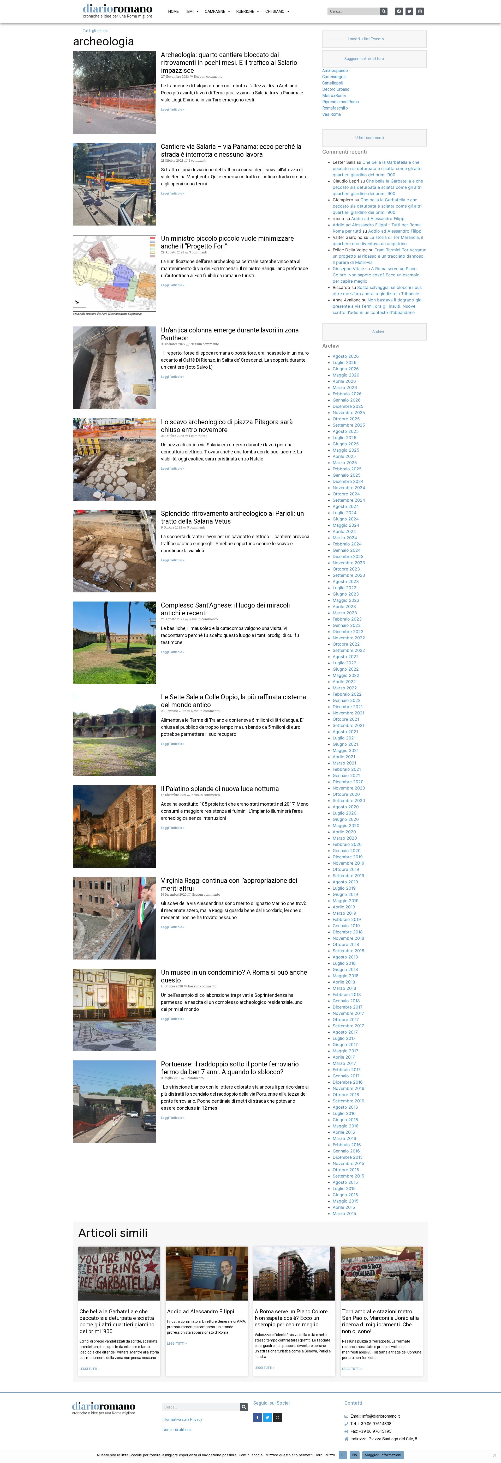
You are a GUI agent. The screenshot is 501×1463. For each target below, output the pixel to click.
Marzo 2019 (344, 913)
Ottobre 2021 (346, 719)
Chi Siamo (274, 11)
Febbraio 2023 (347, 619)
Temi (189, 11)
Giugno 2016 (345, 1119)
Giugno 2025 (346, 443)
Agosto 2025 (346, 431)
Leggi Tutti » (89, 1369)
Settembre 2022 (349, 650)
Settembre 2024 (349, 500)
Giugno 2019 (345, 894)
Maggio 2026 (346, 375)
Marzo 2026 (345, 387)
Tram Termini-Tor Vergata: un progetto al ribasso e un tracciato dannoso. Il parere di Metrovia (379, 256)
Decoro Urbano (335, 89)
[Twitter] (409, 11)
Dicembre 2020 (348, 781)
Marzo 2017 (344, 1063)
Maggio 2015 (346, 1201)
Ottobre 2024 (346, 493)
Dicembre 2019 (348, 856)
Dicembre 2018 (348, 931)
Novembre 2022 (349, 637)
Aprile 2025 (344, 456)
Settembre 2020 (349, 800)
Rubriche (245, 11)
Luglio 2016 (344, 1113)
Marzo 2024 (345, 537)
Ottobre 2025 (346, 418)
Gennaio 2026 (347, 400)
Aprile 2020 (344, 831)
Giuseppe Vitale (348, 268)
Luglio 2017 (344, 1038)
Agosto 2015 (345, 1182)
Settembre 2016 (348, 1100)
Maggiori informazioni (383, 1455)
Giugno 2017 (345, 1044)
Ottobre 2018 (346, 944)
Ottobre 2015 (346, 1169)
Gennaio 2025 (347, 475)
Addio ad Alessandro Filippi (378, 218)
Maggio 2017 (345, 1050)
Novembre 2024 (349, 487)
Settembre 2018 (348, 950)
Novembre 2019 (348, 863)
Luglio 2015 (344, 1188)
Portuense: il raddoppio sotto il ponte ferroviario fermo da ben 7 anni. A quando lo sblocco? (230, 1068)
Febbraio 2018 (347, 994)
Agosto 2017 (345, 1032)
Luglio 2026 (344, 362)
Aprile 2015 (344, 1207)
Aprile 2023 (344, 606)
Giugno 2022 (346, 669)
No (354, 1455)
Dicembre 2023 (348, 556)
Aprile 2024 (344, 531)
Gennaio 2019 (346, 925)
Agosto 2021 (345, 731)
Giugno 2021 (345, 744)
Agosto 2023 (346, 581)
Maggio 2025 (346, 450)
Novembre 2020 (349, 788)
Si (342, 1455)
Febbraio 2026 (347, 393)
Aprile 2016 (344, 1132)
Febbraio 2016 (347, 1144)
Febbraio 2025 (347, 468)
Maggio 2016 (346, 1125)
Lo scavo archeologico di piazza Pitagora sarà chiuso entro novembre (227, 426)
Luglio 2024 (344, 512)
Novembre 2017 (348, 1013)
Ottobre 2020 (346, 794)
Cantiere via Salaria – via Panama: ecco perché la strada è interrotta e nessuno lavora (231, 150)
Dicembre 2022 (348, 631)
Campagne (215, 11)
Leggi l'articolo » (172, 109)
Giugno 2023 (346, 594)
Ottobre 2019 (346, 869)
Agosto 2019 (345, 881)
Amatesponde (335, 70)
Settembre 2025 (349, 425)
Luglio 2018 (344, 963)
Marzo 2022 (345, 687)
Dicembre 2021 (348, 706)
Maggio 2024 (346, 525)
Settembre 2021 (348, 725)
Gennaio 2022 (347, 700)
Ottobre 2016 (346, 1094)
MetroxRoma (334, 95)
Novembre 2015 (348, 1163)
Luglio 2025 (344, 437)
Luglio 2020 (344, 813)
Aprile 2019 (344, 906)
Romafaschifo (335, 108)
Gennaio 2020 (347, 850)
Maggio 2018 (346, 975)
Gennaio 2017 (346, 1075)
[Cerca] (383, 11)
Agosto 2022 (346, 656)
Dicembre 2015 (348, 1157)
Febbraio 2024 (347, 544)
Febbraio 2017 (347, 1069)
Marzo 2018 (344, 988)
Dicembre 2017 (347, 1007)
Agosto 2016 (345, 1107)
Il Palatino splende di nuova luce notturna (220, 789)
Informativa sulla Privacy (182, 1419)
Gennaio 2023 (347, 625)
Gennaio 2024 (347, 550)
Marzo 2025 (345, 462)
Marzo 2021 (344, 763)
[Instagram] (420, 11)
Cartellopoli (332, 83)
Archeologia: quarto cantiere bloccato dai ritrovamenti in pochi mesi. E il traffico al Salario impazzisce (229, 62)
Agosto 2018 (345, 957)
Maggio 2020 (346, 825)
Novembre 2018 (348, 938)
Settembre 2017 (348, 1025)
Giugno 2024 (346, 518)
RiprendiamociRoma (340, 101)
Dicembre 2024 (348, 481)
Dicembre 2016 (348, 1082)
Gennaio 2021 (346, 775)
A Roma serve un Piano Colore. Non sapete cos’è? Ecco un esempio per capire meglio (376, 275)
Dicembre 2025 (348, 406)
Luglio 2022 (344, 662)
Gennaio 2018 (346, 1000)
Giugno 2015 (345, 1194)
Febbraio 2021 (347, 769)
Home (173, 11)
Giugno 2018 (345, 969)
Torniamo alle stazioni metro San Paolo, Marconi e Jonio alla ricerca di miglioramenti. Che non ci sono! (380, 1321)
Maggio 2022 (346, 675)
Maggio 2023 (346, 600)
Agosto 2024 (346, 506)
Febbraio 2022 (347, 694)
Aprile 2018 (344, 982)
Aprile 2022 (344, 681)
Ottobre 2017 (346, 1019)
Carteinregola (334, 76)
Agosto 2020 (346, 806)
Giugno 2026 (346, 368)
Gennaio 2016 (346, 1151)
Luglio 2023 (344, 587)
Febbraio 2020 (347, 844)
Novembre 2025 (349, 412)
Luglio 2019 (344, 888)
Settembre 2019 (348, 875)
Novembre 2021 (348, 712)
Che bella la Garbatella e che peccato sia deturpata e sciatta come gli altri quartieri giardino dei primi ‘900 (377, 168)
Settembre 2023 (349, 575)
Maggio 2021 (346, 750)
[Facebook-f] (257, 1417)
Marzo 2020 (345, 838)
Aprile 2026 (344, 381)
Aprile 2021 (344, 756)
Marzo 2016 (344, 1138)
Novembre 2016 (348, 1088)
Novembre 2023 (349, 562)
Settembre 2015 (348, 1176)
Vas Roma (331, 114)
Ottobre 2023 (346, 569)
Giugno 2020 (346, 819)
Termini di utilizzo (176, 1430)
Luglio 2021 (344, 737)
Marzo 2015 (344, 1213)
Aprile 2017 (344, 1057)
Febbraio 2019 (347, 919)
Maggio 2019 (346, 900)
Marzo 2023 (345, 612)
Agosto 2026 (346, 356)
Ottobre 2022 (346, 644)
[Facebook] (399, 11)
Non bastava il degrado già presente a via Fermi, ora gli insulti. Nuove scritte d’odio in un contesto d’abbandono (377, 306)
